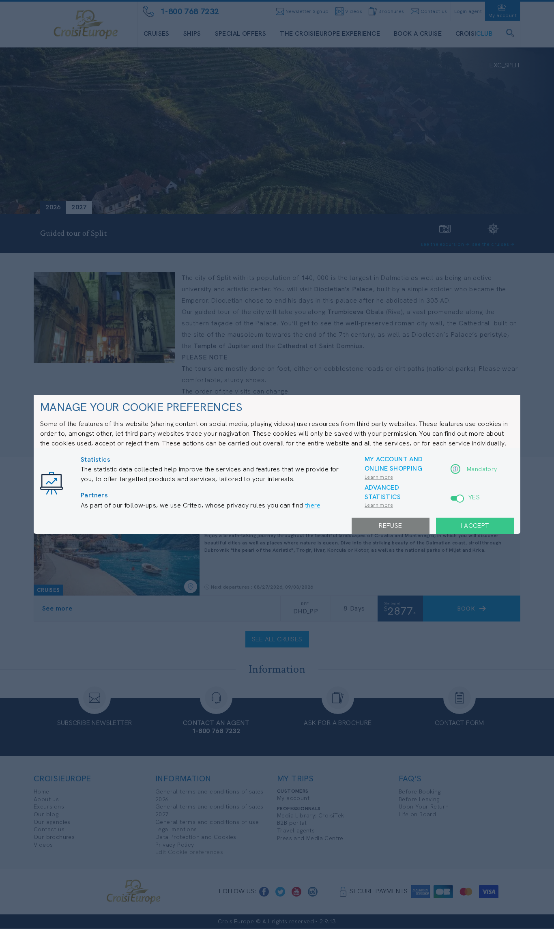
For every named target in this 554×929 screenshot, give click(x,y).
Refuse (390, 525)
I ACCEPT (475, 525)
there (312, 505)
